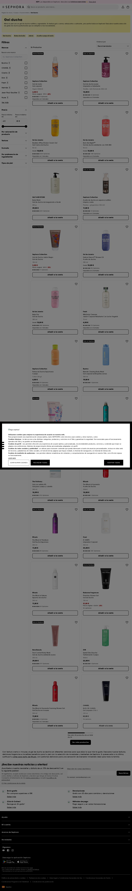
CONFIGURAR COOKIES (18, 462)
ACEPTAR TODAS (113, 462)
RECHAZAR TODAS (40, 462)
